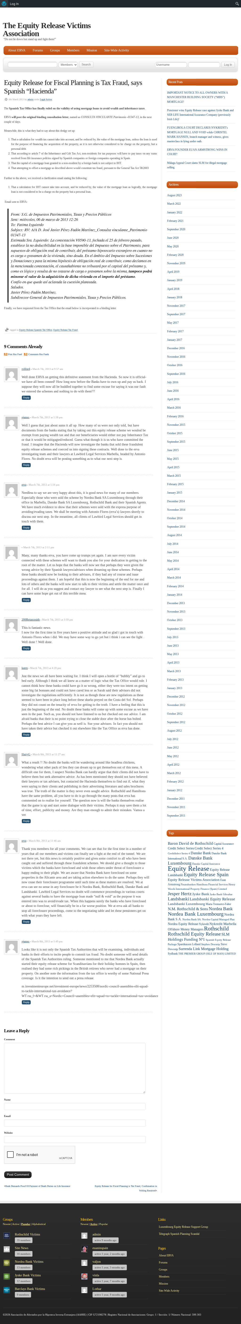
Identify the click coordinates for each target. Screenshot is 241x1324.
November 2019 (176, 263)
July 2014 (172, 543)
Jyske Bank (200, 894)
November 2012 (176, 705)
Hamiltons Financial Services (212, 884)
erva (24, 484)
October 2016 (174, 365)
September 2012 (176, 722)
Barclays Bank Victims (30, 1289)
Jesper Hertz (180, 893)
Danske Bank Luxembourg (190, 861)
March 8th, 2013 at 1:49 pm (47, 941)
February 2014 (175, 586)
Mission (92, 50)
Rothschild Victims (27, 1234)
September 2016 (176, 374)
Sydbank (173, 953)
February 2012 (175, 781)
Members (73, 50)
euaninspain (100, 1248)
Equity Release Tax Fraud (65, 330)
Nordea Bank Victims (29, 1261)
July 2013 (172, 637)
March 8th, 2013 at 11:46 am (45, 840)
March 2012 (174, 773)
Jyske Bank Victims (28, 1275)
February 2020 (175, 255)
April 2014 (173, 569)
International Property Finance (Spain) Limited (201, 889)
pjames (25, 417)
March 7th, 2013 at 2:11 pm (38, 547)
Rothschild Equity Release (194, 934)
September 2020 (176, 229)
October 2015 (174, 433)
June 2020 (173, 237)
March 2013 (174, 671)
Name (7, 1099)
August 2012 (174, 730)
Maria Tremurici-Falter (218, 904)
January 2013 (174, 688)
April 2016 (173, 399)
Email (7, 1116)
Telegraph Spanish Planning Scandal (179, 1234)
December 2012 (176, 696)
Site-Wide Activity (116, 50)
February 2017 (175, 331)
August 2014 (174, 535)
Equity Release (188, 868)
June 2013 (173, 645)
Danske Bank (201, 853)
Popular (25, 1224)
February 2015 (175, 484)
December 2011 (176, 798)
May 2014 (173, 560)
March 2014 (174, 577)
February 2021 (175, 221)
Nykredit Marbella (222, 924)
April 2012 (173, 764)
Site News (21, 1248)
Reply (26, 397)
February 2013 (175, 679)
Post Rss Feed (15, 354)
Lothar (96, 1289)
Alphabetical (39, 1224)
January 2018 (174, 297)
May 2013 (173, 654)
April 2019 (173, 271)
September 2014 (176, 526)
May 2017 (173, 322)
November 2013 (176, 611)
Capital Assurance (224, 843)
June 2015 (173, 450)
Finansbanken (188, 884)
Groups (55, 50)
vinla (95, 1275)
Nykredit (204, 924)
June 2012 (173, 747)
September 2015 (176, 441)
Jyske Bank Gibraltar (221, 894)
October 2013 (174, 620)
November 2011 (176, 807)
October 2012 (174, 713)
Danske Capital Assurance (206, 864)
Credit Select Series (181, 848)
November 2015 (176, 424)
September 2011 (176, 815)
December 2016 (176, 348)
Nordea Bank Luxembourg (196, 914)
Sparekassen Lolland (189, 944)
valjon (96, 1261)
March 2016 (174, 407)
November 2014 (176, 509)
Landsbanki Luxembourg (186, 904)
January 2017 (174, 340)
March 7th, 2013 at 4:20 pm (45, 668)
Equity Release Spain (206, 874)
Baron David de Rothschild (190, 843)
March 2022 (174, 203)
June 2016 (173, 390)
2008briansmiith (31, 619)
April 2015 (173, 467)
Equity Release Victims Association (194, 880)
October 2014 (174, 518)
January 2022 (174, 212)
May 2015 (173, 459)
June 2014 (173, 552)
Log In (14, 4)
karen (25, 668)
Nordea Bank (221, 908)
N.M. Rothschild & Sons (188, 909)
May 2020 (173, 246)
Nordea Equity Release (183, 924)
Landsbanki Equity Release (212, 899)
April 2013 (173, 662)
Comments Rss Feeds (38, 354)
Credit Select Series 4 (209, 848)
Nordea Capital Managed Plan (218, 919)
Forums (38, 50)
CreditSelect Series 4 (179, 853)
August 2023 (174, 195)
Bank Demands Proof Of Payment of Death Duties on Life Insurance (37, 1186)
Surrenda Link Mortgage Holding (204, 949)
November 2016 (176, 356)
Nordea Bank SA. (191, 919)
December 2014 (176, 501)
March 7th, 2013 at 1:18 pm (47, 417)
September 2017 (176, 314)
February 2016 (175, 416)
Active (15, 1224)
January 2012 (174, 790)
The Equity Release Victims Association (47, 29)
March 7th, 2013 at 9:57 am (47, 369)
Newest (7, 1224)
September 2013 (176, 628)
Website (8, 1132)
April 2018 (173, 289)
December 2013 (176, 603)
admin (30, 99)
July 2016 (172, 382)
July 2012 (172, 739)
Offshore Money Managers (185, 929)
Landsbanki (178, 898)
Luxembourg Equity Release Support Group (183, 1226)
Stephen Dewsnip (210, 944)
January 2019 (174, 280)
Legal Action (46, 99)
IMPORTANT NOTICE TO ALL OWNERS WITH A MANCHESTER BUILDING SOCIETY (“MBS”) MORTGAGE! (197, 97)
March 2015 (174, 475)
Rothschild (216, 928)
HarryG (26, 754)
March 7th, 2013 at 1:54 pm (44, 484)
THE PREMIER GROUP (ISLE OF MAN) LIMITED (207, 953)
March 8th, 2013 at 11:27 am (49, 754)
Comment (9, 1039)
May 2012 (173, 756)
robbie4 (26, 369)
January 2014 (174, 594)
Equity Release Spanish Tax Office (35, 330)
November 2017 (176, 305)
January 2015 (174, 492)
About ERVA (16, 50)
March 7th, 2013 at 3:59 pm (57, 619)
